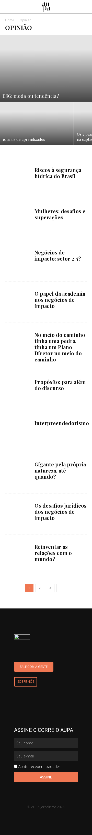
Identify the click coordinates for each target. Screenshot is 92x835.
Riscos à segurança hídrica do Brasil (57, 172)
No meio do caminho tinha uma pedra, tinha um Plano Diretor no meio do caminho (59, 347)
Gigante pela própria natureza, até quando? (60, 470)
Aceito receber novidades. (39, 766)
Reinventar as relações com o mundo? (53, 552)
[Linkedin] (31, 816)
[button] (85, 7)
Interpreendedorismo (61, 423)
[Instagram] (51, 816)
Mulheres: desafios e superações (59, 214)
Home (9, 20)
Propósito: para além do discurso (60, 384)
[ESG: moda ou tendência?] (46, 68)
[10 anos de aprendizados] (37, 123)
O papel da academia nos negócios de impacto (59, 299)
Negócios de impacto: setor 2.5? (57, 255)
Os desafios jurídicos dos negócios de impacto (60, 511)
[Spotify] (61, 816)
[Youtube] (41, 816)
